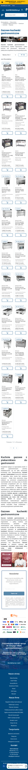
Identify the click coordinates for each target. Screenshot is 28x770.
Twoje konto (14, 729)
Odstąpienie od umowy (13, 741)
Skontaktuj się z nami (5, 5)
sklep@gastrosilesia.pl (14, 756)
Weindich (14, 693)
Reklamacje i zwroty (14, 704)
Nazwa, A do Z (9, 55)
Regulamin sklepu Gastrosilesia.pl (14, 702)
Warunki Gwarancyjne (13, 715)
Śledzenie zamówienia (13, 733)
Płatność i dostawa (13, 707)
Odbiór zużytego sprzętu (14, 717)
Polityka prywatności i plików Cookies (14, 709)
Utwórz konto (13, 739)
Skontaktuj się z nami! (14, 663)
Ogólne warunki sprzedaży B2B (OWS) (13, 712)
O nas (13, 5)
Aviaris (13, 688)
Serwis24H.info (13, 683)
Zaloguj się (13, 736)
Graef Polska (14, 680)
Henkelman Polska (13, 686)
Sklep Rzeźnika (13, 678)
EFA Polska (13, 691)
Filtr (23, 55)
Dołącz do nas (13, 723)
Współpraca (14, 725)
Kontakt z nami (13, 720)
